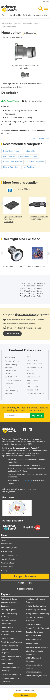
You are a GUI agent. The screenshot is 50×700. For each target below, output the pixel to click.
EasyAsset (28, 480)
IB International (15, 37)
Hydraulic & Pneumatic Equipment (25, 24)
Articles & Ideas (7, 544)
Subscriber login (25, 589)
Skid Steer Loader (34, 377)
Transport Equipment (33, 640)
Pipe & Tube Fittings (9, 26)
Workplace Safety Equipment (36, 676)
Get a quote (25, 695)
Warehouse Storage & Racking (37, 647)
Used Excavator (33, 386)
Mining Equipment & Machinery (37, 614)
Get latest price (30, 33)
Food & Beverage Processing (11, 642)
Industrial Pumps (7, 664)
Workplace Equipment (34, 672)
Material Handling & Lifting (36, 606)
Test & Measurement (33, 636)
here (13, 124)
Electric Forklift (11, 377)
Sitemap (4, 571)
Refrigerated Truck (34, 367)
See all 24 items (24, 189)
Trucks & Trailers (32, 643)
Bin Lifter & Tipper (12, 361)
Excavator (9, 384)
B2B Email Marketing (9, 555)
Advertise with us (7, 563)
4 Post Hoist (10, 358)
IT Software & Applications (11, 674)
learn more (12, 333)
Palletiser (30, 357)
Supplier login (25, 582)
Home (3, 540)
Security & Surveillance (34, 632)
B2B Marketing (6, 551)
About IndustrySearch (9, 548)
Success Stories (7, 567)
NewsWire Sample (8, 559)
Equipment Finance (13, 380)
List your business (25, 576)
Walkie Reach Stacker (35, 393)
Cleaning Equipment (8, 610)
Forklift (7, 387)
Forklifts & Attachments (10, 646)
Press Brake (32, 360)
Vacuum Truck (32, 390)
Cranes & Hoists (7, 627)
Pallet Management (33, 624)
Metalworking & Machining (36, 610)
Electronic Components (9, 638)
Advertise (45, 2)
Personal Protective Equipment (37, 628)
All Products (6, 24)
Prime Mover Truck (34, 364)
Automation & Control (9, 599)
